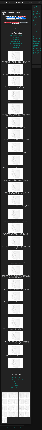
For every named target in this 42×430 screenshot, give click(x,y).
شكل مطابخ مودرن (36, 29)
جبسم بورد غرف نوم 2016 (16, 383)
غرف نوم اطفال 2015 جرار (20, 17)
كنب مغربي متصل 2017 (16, 45)
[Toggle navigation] (39, 2)
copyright (20, 427)
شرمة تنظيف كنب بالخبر (36, 25)
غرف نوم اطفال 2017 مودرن (11, 19)
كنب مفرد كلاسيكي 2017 (15, 41)
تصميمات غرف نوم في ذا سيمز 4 (19, 2)
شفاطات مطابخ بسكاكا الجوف (35, 11)
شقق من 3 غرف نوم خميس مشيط (36, 32)
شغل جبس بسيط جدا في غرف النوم (36, 17)
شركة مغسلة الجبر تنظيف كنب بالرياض (36, 41)
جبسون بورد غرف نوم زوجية (15, 377)
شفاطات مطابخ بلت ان (36, 14)
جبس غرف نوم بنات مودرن (16, 387)
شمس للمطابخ (35, 27)
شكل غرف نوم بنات (36, 59)
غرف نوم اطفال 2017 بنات (22, 16)
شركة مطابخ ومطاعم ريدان (36, 20)
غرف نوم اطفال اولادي (7, 22)
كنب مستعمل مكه (16, 47)
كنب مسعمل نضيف (16, 37)
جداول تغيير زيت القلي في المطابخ (16, 379)
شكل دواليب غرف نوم (37, 38)
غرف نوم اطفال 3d (22, 18)
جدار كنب (16, 389)
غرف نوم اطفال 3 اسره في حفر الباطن (12, 18)
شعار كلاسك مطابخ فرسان (36, 62)
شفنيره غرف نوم (36, 43)
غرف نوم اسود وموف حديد (20, 19)
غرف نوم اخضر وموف (14, 16)
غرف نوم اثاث (7, 16)
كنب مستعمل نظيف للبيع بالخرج (16, 43)
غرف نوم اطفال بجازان (11, 17)
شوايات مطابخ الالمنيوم (35, 35)
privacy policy (13, 427)
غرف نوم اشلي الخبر (15, 23)
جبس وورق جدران (16, 385)
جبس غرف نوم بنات (15, 381)
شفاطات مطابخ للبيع (37, 50)
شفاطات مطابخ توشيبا (35, 46)
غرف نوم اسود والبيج (23, 22)
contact (6, 427)
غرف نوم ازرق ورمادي (15, 22)
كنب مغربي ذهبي (16, 39)
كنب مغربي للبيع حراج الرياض (16, 35)
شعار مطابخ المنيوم (37, 48)
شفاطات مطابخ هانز (36, 22)
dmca (2, 427)
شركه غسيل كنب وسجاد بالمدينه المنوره (36, 53)
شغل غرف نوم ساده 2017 (36, 57)
